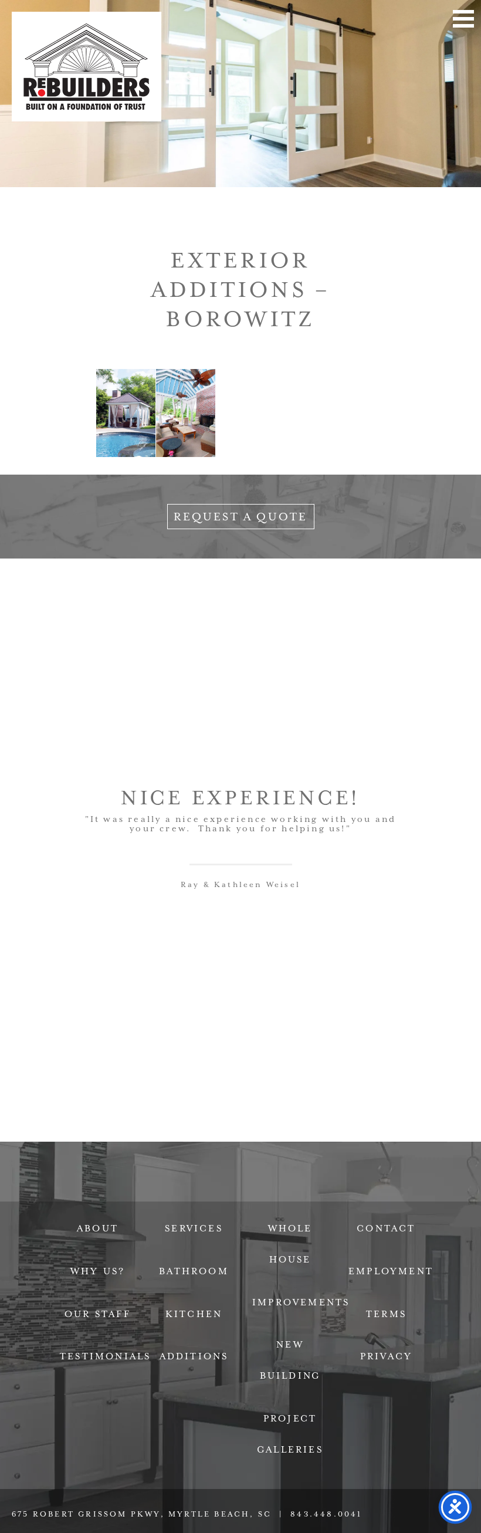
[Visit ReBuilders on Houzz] (267, 1192)
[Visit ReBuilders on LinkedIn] (214, 1192)
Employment (390, 1271)
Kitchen (193, 1314)
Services (194, 1228)
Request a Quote (241, 516)
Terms (386, 1314)
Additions (194, 1356)
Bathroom (194, 1271)
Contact (386, 1228)
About (97, 1228)
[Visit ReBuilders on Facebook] (162, 1192)
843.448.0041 (326, 1514)
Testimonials (105, 1356)
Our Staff (98, 1314)
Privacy (386, 1356)
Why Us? (97, 1271)
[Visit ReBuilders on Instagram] (319, 1192)
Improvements (301, 1302)
